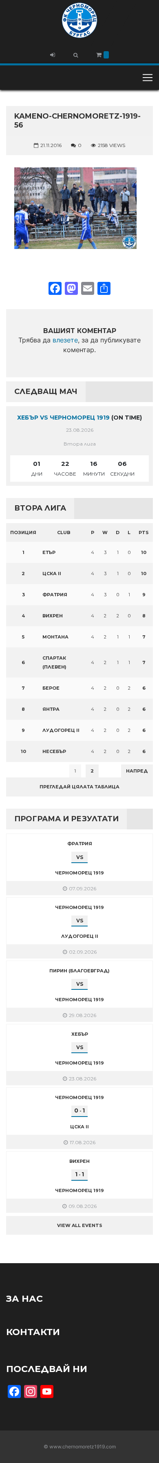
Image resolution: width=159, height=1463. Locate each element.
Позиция (23, 532)
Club (64, 532)
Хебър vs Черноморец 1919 (63, 417)
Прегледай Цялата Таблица (79, 787)
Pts (144, 532)
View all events (79, 1225)
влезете (65, 340)
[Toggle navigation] (147, 77)
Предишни (26, 771)
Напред (137, 771)
